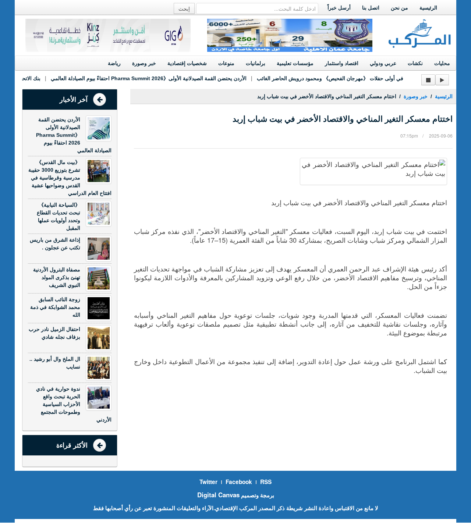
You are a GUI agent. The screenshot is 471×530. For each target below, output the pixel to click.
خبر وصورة (144, 63)
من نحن (399, 8)
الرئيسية (428, 8)
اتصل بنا (370, 8)
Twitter (208, 481)
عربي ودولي (383, 63)
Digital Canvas (218, 494)
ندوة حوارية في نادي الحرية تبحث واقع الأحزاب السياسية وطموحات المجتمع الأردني (73, 404)
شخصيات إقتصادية (187, 63)
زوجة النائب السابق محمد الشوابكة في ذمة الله (55, 307)
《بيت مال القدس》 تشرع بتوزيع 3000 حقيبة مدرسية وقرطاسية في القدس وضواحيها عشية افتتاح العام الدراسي (69, 177)
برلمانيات (255, 63)
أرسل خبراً (339, 8)
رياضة (114, 63)
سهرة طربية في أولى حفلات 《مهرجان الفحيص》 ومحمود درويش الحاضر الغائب (338, 78)
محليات (442, 63)
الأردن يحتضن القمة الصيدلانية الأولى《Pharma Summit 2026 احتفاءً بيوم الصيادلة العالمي (143, 78)
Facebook (239, 481)
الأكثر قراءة (72, 445)
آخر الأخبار (74, 99)
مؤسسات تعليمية (295, 63)
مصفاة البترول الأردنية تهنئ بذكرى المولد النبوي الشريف (56, 277)
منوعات (226, 63)
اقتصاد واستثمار (341, 63)
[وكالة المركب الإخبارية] (420, 32)
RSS (266, 481)
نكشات (415, 63)
